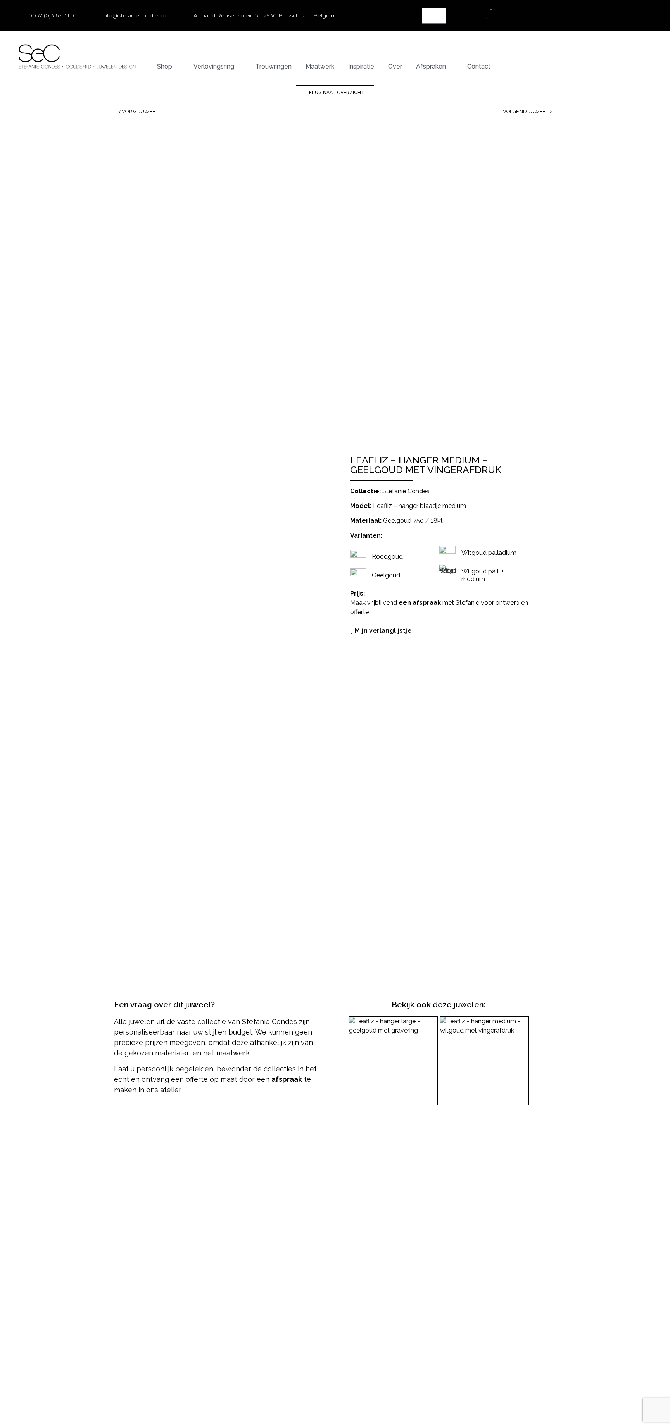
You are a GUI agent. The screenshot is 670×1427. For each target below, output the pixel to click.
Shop (164, 66)
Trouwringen (274, 66)
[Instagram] (526, 1153)
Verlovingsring (213, 66)
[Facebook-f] (511, 1153)
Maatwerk (320, 66)
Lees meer (371, 1136)
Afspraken (431, 66)
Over (395, 66)
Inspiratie (361, 66)
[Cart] (434, 16)
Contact (478, 66)
